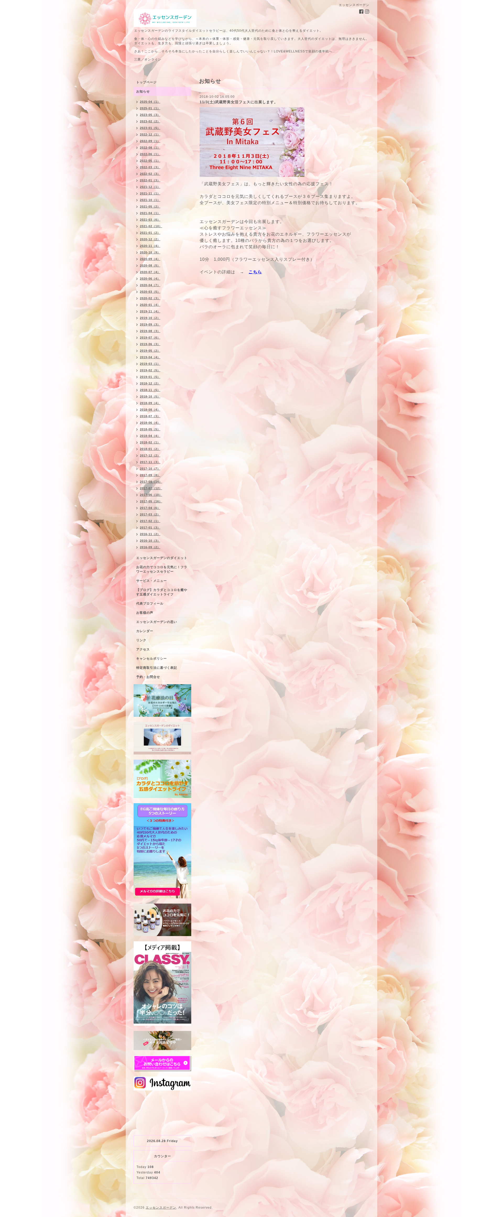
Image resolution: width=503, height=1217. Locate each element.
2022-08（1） (150, 147)
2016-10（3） (150, 540)
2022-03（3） (150, 167)
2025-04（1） (150, 101)
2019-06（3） (150, 344)
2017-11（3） (150, 462)
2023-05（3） (150, 114)
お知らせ (143, 91)
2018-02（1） (150, 442)
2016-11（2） (150, 534)
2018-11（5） (150, 390)
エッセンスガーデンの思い (156, 622)
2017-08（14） (151, 481)
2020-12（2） (150, 239)
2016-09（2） (150, 547)
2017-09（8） (150, 475)
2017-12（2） (150, 455)
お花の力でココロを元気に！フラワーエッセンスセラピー (161, 569)
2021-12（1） (150, 186)
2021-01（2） (150, 232)
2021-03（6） (150, 219)
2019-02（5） (150, 370)
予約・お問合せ (148, 677)
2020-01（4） (150, 304)
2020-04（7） (150, 285)
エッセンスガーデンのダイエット (161, 558)
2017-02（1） (150, 521)
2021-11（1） (150, 193)
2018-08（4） (150, 409)
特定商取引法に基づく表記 (156, 668)
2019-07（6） (150, 337)
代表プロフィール (149, 603)
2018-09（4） (150, 403)
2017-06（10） (151, 494)
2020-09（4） (150, 258)
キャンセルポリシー (151, 658)
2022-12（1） (150, 134)
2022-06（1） (150, 154)
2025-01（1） (150, 108)
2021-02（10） (151, 226)
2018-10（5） (150, 396)
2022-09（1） (150, 141)
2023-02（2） (150, 121)
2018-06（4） (150, 422)
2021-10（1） (150, 200)
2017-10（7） (150, 468)
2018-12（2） (150, 383)
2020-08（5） (150, 265)
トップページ (146, 82)
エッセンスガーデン (161, 1207)
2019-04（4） (150, 357)
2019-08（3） (150, 331)
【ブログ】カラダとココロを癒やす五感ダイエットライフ (161, 592)
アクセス (143, 649)
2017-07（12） (151, 488)
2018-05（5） (150, 429)
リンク (141, 640)
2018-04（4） (150, 435)
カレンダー (144, 631)
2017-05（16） (151, 501)
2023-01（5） (150, 127)
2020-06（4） (150, 278)
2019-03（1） (150, 363)
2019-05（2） (150, 350)
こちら (255, 272)
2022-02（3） (150, 173)
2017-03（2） (150, 514)
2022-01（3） (150, 180)
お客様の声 (144, 613)
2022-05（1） (150, 160)
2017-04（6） (150, 507)
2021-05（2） (150, 206)
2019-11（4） (150, 311)
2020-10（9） (150, 252)
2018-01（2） (150, 448)
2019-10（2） (150, 317)
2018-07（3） (150, 416)
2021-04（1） (150, 213)
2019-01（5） (150, 376)
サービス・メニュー (151, 581)
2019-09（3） (150, 324)
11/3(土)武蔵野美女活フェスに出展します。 (239, 102)
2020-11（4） (150, 245)
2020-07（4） (150, 272)
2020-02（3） (150, 298)
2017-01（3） (150, 527)
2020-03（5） (150, 291)
